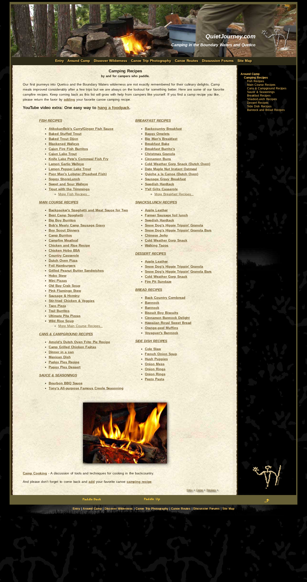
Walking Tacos (157, 245)
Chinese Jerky (156, 235)
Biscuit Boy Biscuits (161, 313)
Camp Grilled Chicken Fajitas (72, 347)
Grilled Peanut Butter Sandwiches (76, 270)
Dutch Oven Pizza (63, 260)
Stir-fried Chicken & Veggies (71, 301)
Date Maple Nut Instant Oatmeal (171, 169)
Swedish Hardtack (159, 184)
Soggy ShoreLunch (64, 179)
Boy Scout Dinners (64, 230)
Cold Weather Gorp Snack (166, 164)
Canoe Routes (186, 61)
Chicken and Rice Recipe (69, 245)
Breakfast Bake (157, 144)
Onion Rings (155, 369)
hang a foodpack (113, 107)
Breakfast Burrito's (160, 149)
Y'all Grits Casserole (161, 189)
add (92, 482)
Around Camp (78, 61)
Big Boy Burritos (62, 220)
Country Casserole (64, 255)
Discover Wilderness (110, 61)
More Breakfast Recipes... (174, 194)
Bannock (152, 303)
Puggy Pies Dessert (65, 367)
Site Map (244, 61)
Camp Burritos (60, 235)
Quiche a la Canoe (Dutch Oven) (171, 174)
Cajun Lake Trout (63, 154)
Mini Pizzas (58, 280)
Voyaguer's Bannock (161, 333)
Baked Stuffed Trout (65, 134)
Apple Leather (156, 210)
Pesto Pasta (154, 379)
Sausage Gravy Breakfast (165, 179)
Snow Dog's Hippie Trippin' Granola (174, 225)
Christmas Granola (160, 154)
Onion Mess (155, 364)
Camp (199, 490)
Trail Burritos (59, 311)
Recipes (211, 490)
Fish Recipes (50, 120)
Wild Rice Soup (61, 321)
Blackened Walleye (64, 144)
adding (69, 99)
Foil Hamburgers (62, 265)
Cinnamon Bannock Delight (167, 318)
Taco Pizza (57, 306)
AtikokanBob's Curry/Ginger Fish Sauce (81, 129)
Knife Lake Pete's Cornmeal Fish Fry (78, 159)
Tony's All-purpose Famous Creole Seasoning (86, 388)
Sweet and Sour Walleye (68, 184)
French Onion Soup (161, 354)
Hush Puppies (156, 359)
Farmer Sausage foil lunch (166, 215)
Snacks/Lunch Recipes (156, 202)
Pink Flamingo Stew (65, 291)
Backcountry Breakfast (163, 129)
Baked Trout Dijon (63, 139)
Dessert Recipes (150, 253)
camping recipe (139, 482)
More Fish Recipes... (74, 194)
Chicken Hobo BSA (64, 250)
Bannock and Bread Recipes (266, 110)
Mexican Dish (60, 357)
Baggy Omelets (157, 134)
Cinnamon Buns (158, 159)
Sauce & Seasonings (58, 375)
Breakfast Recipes (153, 120)
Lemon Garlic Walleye (66, 164)
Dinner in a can (61, 352)
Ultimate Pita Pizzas (65, 316)
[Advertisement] (267, 188)
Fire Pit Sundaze (158, 281)
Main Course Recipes (261, 84)
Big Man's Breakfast (161, 139)
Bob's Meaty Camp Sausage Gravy (77, 225)
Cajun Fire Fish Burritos (68, 149)
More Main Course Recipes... (80, 326)
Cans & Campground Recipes (66, 334)
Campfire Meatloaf (63, 240)
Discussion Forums (218, 61)
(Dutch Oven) (198, 164)
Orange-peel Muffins (161, 328)
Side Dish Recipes (151, 341)
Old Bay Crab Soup (64, 286)
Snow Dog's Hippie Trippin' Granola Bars (178, 230)
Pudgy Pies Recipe (64, 362)
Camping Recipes (256, 77)
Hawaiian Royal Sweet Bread (168, 323)
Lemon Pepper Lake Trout (70, 169)
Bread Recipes (148, 290)
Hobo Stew (57, 275)
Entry (190, 490)
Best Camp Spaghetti (66, 215)
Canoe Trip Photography (151, 61)
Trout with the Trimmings (69, 189)
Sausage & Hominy (64, 296)
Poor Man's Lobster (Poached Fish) (78, 174)
